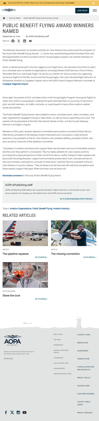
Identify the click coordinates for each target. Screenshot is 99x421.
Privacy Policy (84, 378)
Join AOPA (57, 340)
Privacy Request (85, 413)
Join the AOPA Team (61, 363)
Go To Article (40, 257)
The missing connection (65, 253)
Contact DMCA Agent (83, 403)
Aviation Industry (61, 208)
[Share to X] (18, 41)
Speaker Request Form (62, 374)
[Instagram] (19, 413)
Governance (58, 358)
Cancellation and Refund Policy (85, 368)
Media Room (82, 343)
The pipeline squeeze (16, 253)
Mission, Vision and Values (61, 351)
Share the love (11, 295)
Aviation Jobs (83, 386)
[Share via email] (30, 41)
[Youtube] (24, 413)
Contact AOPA (83, 335)
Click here (69, 3)
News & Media (15, 18)
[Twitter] (13, 413)
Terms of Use (83, 359)
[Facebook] (7, 413)
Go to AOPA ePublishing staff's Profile (76, 199)
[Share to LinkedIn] (24, 41)
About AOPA (58, 334)
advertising (82, 351)
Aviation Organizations (21, 208)
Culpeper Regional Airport (15, 84)
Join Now (82, 10)
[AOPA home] (9, 11)
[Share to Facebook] (13, 41)
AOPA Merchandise (85, 394)
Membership (58, 345)
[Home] (6, 18)
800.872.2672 (8, 358)
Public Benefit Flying (42, 208)
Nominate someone (12, 175)
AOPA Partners (59, 368)
